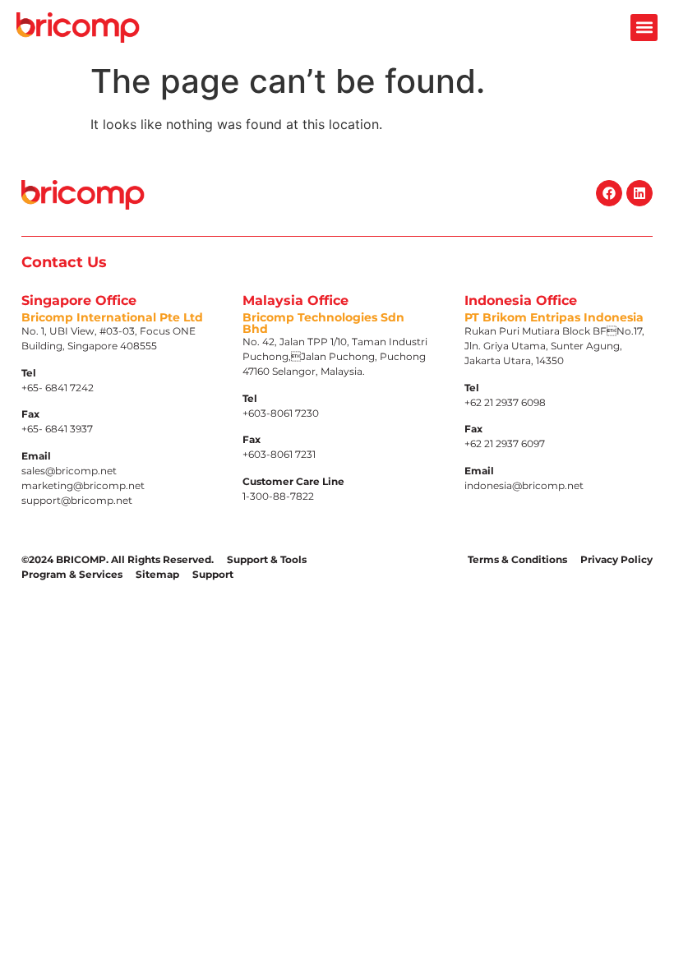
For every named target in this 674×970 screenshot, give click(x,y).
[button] (644, 27)
